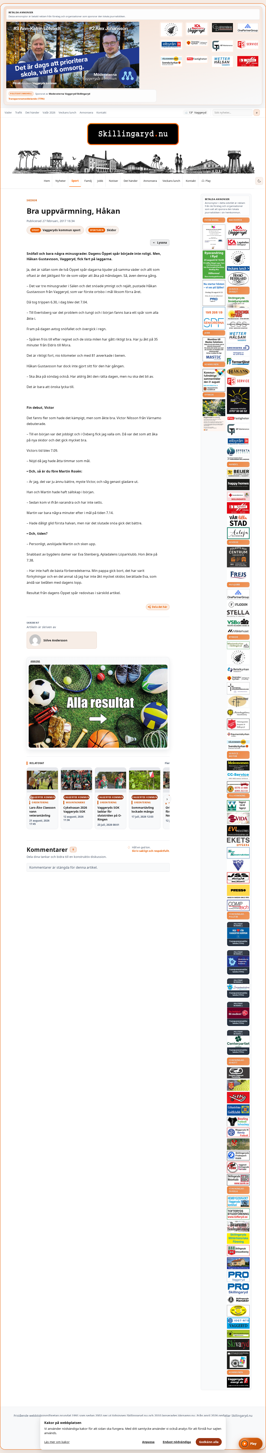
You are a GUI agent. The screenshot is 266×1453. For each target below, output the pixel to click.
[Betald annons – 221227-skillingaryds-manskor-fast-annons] (238, 1300)
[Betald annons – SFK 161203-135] (238, 1155)
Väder (8, 112)
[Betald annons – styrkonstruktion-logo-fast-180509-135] (238, 853)
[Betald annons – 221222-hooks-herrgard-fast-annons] (238, 279)
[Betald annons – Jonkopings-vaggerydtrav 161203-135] (238, 1072)
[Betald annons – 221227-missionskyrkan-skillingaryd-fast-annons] (238, 645)
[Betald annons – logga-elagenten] (248, 61)
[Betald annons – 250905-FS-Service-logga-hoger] (248, 44)
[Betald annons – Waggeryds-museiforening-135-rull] (238, 1263)
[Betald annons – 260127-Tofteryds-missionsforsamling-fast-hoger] (238, 688)
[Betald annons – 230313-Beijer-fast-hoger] (238, 473)
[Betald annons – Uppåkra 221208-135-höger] (238, 842)
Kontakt (101, 112)
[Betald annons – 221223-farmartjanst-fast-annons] (238, 361)
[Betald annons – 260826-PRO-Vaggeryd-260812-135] (214, 293)
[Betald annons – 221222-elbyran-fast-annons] (171, 44)
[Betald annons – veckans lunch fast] (238, 268)
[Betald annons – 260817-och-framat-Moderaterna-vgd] (81, 55)
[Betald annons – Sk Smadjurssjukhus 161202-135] (238, 302)
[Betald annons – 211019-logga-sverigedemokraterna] (238, 987)
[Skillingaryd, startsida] (133, 134)
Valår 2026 (49, 112)
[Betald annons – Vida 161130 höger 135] (238, 818)
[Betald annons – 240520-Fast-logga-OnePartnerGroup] (248, 28)
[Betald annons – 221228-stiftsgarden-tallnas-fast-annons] (171, 30)
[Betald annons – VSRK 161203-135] (238, 1167)
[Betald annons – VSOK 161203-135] (238, 1144)
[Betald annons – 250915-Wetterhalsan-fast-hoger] (222, 61)
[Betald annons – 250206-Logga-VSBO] (238, 622)
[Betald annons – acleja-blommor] (238, 533)
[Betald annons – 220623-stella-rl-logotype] (238, 613)
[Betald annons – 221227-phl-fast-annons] (197, 59)
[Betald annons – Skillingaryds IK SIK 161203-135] (238, 1097)
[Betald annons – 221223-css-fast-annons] (238, 325)
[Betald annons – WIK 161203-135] (238, 1132)
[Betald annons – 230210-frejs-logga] (238, 575)
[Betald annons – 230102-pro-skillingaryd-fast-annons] (238, 1289)
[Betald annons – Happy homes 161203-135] (238, 484)
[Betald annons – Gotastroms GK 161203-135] (238, 1110)
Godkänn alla (209, 1442)
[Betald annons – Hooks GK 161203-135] (238, 1085)
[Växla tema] (259, 181)
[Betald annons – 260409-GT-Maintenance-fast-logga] (222, 46)
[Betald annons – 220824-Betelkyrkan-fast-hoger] (238, 670)
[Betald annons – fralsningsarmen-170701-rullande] (238, 724)
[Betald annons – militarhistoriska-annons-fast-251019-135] (238, 1238)
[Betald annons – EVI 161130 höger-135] (238, 830)
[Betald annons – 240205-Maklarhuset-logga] (238, 631)
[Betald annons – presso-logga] (238, 892)
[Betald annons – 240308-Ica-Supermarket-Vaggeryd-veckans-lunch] (238, 231)
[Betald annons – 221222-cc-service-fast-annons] (238, 776)
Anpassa (148, 1442)
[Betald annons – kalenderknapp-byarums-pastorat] (171, 61)
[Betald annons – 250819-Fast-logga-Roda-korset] (238, 496)
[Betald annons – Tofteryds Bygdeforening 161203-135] (238, 1214)
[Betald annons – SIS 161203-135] (238, 1121)
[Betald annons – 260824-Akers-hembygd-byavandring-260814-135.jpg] (214, 264)
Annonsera (86, 112)
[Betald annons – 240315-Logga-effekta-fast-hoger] (238, 451)
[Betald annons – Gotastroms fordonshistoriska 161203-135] (238, 1310)
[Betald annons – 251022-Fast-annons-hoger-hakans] (238, 372)
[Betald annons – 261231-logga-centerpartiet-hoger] (238, 1041)
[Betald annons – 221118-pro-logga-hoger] (238, 1276)
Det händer (32, 112)
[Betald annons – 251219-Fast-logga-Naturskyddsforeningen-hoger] (238, 1334)
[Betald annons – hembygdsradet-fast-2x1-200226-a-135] (238, 1201)
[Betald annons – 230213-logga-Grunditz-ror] (238, 350)
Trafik (18, 112)
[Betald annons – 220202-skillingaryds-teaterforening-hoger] (238, 1360)
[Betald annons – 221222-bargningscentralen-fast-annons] (238, 786)
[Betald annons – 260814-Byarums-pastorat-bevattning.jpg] (214, 415)
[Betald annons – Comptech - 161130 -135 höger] (238, 905)
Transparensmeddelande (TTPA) (27, 98)
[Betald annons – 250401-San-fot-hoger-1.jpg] (238, 314)
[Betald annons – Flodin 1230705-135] (238, 604)
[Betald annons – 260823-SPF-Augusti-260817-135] (214, 318)
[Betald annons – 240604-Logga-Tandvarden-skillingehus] (238, 459)
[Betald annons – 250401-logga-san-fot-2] (238, 400)
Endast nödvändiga (177, 1442)
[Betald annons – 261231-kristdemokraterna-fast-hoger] (238, 933)
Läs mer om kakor (57, 1442)
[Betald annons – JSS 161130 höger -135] (238, 877)
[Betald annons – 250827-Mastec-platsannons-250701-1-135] (214, 349)
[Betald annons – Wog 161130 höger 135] (238, 865)
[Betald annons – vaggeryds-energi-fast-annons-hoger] (238, 1382)
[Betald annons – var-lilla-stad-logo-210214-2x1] (238, 520)
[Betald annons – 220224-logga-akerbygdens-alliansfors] (238, 712)
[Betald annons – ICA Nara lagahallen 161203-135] (238, 244)
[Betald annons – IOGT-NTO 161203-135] (238, 1323)
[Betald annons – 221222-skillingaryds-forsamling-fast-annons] (197, 43)
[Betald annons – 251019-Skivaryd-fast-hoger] (238, 1344)
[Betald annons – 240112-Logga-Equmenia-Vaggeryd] (238, 734)
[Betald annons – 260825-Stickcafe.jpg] (214, 237)
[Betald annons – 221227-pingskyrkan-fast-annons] (238, 701)
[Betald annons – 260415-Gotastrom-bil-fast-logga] (222, 27)
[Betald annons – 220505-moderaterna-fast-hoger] (238, 961)
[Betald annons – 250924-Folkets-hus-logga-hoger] (238, 557)
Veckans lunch (67, 112)
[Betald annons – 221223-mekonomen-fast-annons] (238, 766)
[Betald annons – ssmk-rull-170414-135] (238, 1180)
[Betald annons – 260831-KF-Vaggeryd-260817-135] (214, 380)
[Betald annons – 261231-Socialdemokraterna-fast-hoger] (238, 1013)
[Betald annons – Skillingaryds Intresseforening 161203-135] (238, 1250)
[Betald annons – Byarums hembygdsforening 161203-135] (238, 1226)
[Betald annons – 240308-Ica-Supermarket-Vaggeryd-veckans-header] (197, 29)
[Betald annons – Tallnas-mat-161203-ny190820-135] (238, 258)
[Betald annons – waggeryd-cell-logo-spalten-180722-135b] (238, 806)
